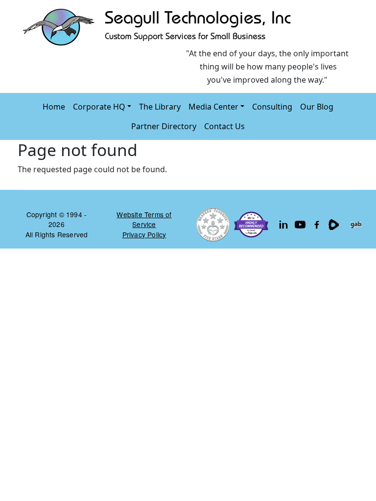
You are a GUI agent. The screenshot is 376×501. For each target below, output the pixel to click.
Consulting (272, 106)
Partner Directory (163, 126)
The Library (160, 106)
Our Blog (316, 106)
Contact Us (224, 126)
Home (54, 106)
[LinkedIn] (283, 224)
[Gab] (356, 224)
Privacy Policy (144, 234)
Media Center (213, 106)
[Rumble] (333, 224)
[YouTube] (300, 224)
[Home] (159, 26)
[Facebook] (316, 224)
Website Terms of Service (144, 219)
